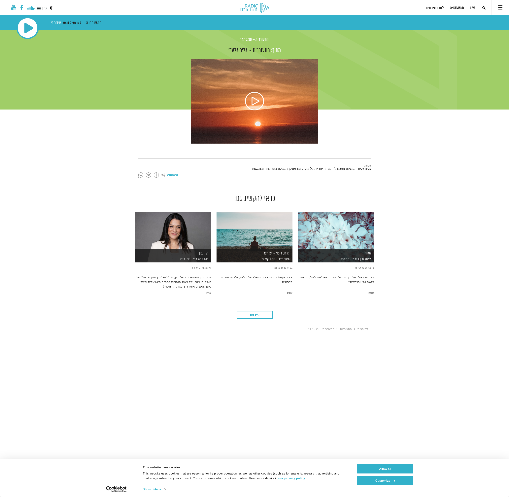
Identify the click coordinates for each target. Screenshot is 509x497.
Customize (382, 480)
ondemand (457, 8)
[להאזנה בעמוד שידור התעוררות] (254, 101)
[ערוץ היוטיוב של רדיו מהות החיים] (13, 7)
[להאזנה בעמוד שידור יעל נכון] (173, 230)
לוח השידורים (435, 8)
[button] (500, 7)
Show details (152, 489)
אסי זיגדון (184, 259)
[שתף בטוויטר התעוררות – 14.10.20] (148, 175)
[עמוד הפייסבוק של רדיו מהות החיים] (21, 7)
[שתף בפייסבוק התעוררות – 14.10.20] (156, 175)
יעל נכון (203, 253)
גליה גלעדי (237, 50)
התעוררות (261, 50)
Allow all (385, 469)
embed (172, 175)
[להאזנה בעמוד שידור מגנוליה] (336, 230)
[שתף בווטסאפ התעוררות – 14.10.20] (140, 175)
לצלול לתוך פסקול (362, 259)
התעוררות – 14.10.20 (254, 39)
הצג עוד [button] (254, 315)
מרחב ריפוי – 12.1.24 (277, 253)
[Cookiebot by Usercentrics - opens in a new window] (116, 489)
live (472, 8)
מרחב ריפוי (284, 259)
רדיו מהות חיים (254, 8)
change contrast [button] (51, 8)
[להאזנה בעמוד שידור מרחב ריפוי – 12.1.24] (254, 230)
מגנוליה (366, 253)
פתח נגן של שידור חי (28, 28)
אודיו (371, 293)
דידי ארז (345, 259)
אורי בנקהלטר (268, 259)
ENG (39, 8)
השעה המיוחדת (200, 259)
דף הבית (362, 329)
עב (45, 8)
